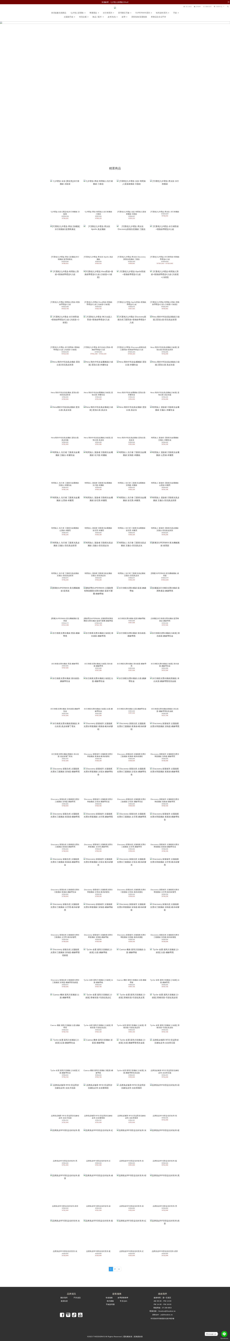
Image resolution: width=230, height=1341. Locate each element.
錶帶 (124, 17)
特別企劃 (83, 17)
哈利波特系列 (162, 13)
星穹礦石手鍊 (124, 13)
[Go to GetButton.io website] (224, 1338)
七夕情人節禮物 (77, 13)
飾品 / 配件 (97, 17)
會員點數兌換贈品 (58, 13)
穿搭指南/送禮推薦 (139, 17)
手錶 (175, 13)
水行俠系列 (108, 13)
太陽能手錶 (69, 17)
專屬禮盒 (93, 13)
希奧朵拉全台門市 (158, 17)
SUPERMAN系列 (143, 13)
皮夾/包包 (112, 17)
